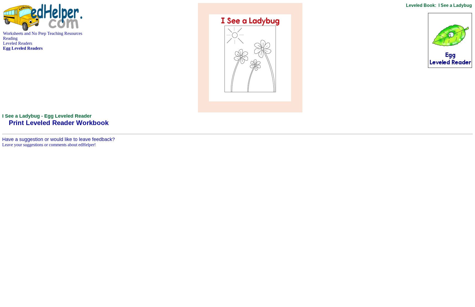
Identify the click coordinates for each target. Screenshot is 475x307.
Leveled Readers (17, 43)
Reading (10, 38)
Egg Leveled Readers (23, 48)
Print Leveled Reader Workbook (59, 122)
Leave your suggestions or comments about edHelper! (49, 144)
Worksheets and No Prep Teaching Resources (42, 33)
